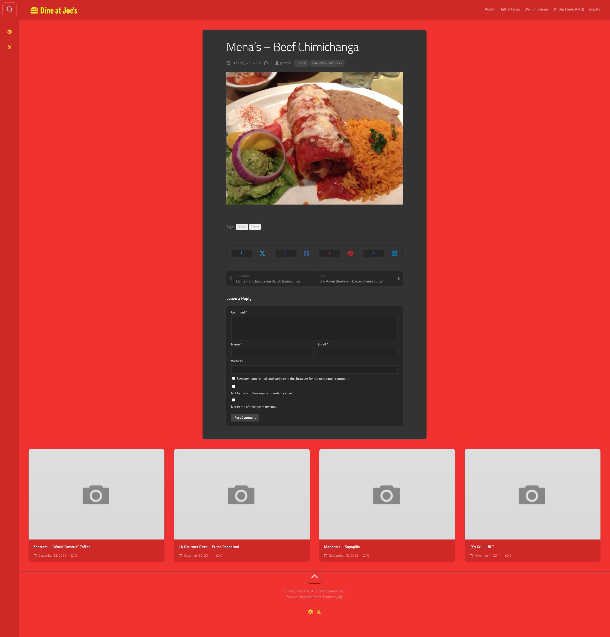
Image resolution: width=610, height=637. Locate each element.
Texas (255, 227)
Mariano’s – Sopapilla (342, 547)
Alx (340, 597)
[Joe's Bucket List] (9, 32)
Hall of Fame (509, 9)
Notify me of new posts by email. (254, 407)
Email (323, 344)
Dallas (242, 227)
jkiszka (285, 63)
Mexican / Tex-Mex (327, 63)
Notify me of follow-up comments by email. (262, 393)
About (490, 9)
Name (236, 344)
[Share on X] (249, 253)
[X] (9, 47)
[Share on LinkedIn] (381, 253)
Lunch (301, 63)
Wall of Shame (536, 9)
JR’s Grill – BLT (481, 547)
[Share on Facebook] (293, 253)
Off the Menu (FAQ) (568, 9)
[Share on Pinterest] (337, 253)
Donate (594, 9)
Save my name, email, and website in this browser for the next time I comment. (293, 379)
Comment (239, 312)
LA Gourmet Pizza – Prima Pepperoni (209, 547)
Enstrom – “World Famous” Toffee (61, 547)
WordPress (312, 597)
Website (237, 361)
